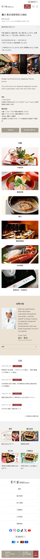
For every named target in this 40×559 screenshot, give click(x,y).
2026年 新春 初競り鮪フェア (11, 408)
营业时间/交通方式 (29, 130)
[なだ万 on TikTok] (22, 531)
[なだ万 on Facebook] (10, 531)
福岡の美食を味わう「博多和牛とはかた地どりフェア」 (18, 397)
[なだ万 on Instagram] (14, 531)
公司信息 (20, 517)
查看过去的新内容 (32, 416)
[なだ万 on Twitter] (25, 531)
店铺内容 (10, 130)
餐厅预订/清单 (27, 6)
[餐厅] (10, 436)
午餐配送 (20, 510)
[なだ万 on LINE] (18, 531)
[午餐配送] (30, 458)
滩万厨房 (20, 496)
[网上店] (10, 458)
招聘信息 (20, 524)
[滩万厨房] (30, 436)
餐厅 (19, 489)
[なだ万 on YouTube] (29, 531)
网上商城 (20, 503)
